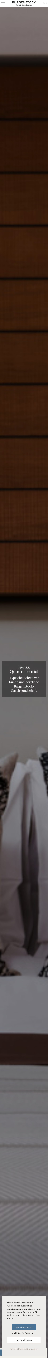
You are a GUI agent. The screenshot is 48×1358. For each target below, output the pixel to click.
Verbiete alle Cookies (22, 1333)
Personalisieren (24, 1340)
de (44, 3)
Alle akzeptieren (24, 1327)
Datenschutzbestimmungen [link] (24, 1349)
